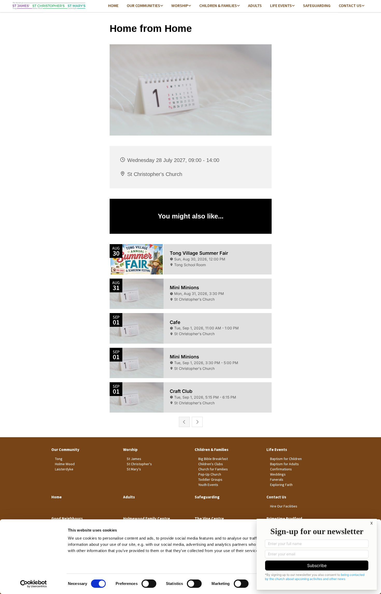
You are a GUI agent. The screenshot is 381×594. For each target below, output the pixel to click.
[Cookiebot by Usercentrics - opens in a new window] (33, 584)
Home (113, 5)
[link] (145, 6)
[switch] (149, 583)
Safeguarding (316, 5)
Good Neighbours (67, 518)
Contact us (350, 5)
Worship (179, 5)
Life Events (281, 5)
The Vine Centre (209, 518)
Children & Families (218, 5)
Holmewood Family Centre (146, 518)
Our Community (65, 449)
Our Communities (143, 5)
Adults (255, 5)
